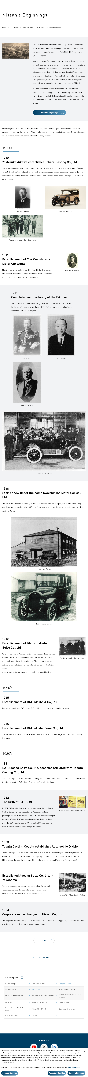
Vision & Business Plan (40, 1002)
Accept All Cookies (57, 1073)
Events (34, 1016)
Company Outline (65, 984)
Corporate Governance (67, 1009)
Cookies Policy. (74, 1067)
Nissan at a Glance (11, 1016)
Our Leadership (10, 989)
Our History (36, 989)
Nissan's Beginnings (49, 112)
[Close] (84, 1051)
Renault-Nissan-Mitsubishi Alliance (14, 1009)
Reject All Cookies (76, 1073)
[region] (44, 1062)
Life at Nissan (64, 1002)
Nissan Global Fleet (39, 1009)
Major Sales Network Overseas (43, 996)
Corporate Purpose (38, 984)
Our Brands (9, 1002)
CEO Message (10, 984)
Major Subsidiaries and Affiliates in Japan (70, 995)
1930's (44, 940)
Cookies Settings (9, 1073)
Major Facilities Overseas (14, 996)
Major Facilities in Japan (67, 989)
